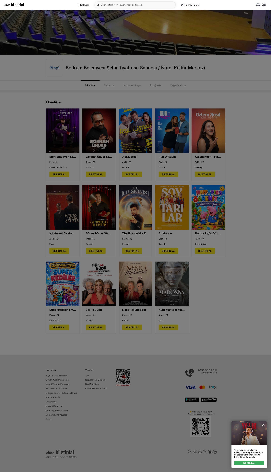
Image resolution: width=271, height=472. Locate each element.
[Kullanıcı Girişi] (264, 4)
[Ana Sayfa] (14, 5)
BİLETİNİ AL (249, 463)
